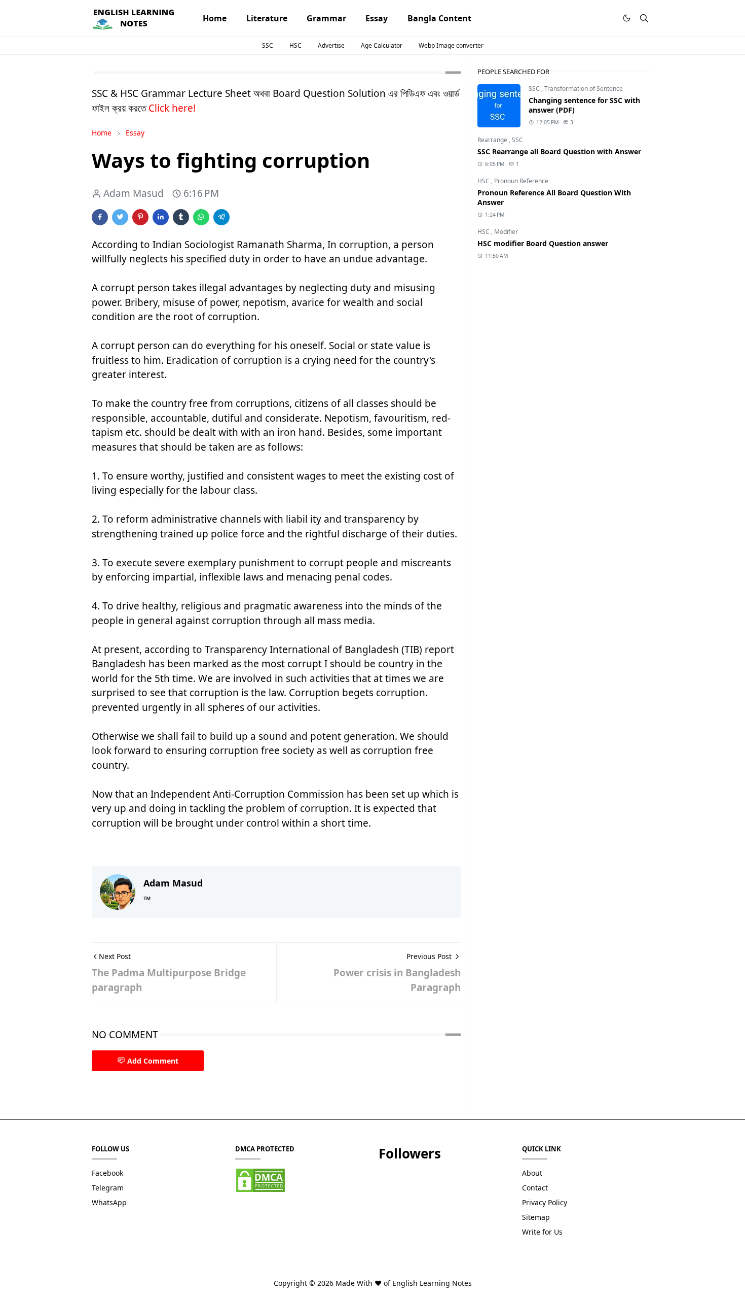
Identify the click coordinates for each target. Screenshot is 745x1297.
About (532, 1173)
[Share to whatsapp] (201, 217)
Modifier (506, 231)
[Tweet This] (120, 217)
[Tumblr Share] (181, 217)
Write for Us (542, 1232)
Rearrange (493, 139)
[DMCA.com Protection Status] (260, 1179)
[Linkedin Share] (161, 217)
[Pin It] (140, 217)
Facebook (107, 1173)
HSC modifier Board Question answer (542, 243)
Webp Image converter (451, 45)
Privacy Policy (544, 1202)
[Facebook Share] (100, 217)
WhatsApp (109, 1202)
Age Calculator (381, 45)
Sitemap (536, 1217)
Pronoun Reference (521, 181)
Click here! (172, 108)
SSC (267, 45)
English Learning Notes (432, 1283)
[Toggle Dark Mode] (626, 18)
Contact (535, 1187)
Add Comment (152, 1061)
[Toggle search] (644, 18)
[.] (605, 18)
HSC (295, 45)
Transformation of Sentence (583, 88)
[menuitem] (214, 18)
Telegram (108, 1187)
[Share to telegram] (221, 217)
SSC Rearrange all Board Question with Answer (559, 151)
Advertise (331, 45)
